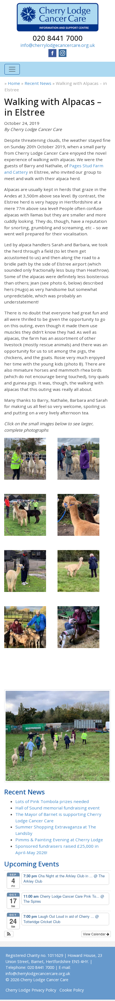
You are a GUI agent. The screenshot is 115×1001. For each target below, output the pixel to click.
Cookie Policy (71, 990)
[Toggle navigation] (12, 69)
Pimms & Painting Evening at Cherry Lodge (59, 839)
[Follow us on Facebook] (52, 52)
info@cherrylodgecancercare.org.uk (57, 45)
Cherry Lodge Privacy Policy (31, 990)
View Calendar (94, 933)
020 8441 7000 (58, 38)
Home (14, 83)
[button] (8, 934)
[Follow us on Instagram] (62, 52)
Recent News (38, 83)
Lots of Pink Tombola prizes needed (52, 801)
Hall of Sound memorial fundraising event (57, 808)
